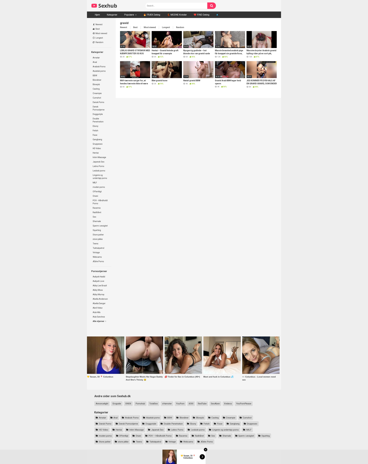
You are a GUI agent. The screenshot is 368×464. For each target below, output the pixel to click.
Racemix (97, 208)
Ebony (95, 126)
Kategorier (112, 14)
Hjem (97, 14)
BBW (95, 75)
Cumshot (97, 98)
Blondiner (97, 80)
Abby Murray (98, 294)
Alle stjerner (99, 321)
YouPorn (180, 403)
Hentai (96, 153)
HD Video (97, 148)
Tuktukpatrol (98, 248)
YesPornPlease (243, 403)
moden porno (99, 187)
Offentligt (97, 191)
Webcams (97, 257)
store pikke (98, 239)
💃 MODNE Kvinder (177, 14)
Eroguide (117, 403)
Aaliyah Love (98, 281)
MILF (95, 182)
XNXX (128, 403)
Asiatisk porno (99, 71)
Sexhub (107, 5)
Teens (95, 243)
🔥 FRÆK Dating (151, 14)
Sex (94, 217)
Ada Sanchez (99, 317)
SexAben (215, 403)
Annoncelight (102, 403)
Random (99, 42)
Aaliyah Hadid (99, 276)
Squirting (97, 230)
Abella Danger (99, 303)
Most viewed (101, 33)
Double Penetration (98, 120)
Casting (96, 89)
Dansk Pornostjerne (99, 108)
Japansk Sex (98, 162)
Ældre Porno (98, 261)
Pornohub (140, 403)
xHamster (167, 403)
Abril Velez (97, 308)
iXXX (191, 403)
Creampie (97, 93)
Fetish (95, 130)
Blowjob (96, 84)
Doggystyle (98, 114)
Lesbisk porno (99, 171)
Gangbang (97, 139)
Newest (98, 24)
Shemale (97, 221)
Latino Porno (98, 166)
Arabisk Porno (99, 66)
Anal (95, 62)
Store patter (98, 235)
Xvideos (228, 403)
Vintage (96, 252)
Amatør (96, 58)
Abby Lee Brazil (100, 285)
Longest (99, 38)
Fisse (95, 135)
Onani (95, 196)
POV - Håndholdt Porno (100, 202)
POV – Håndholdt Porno (160, 436)
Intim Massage (99, 157)
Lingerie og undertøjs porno (100, 176)
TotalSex (153, 403)
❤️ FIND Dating (201, 14)
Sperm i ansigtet (100, 226)
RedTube (202, 403)
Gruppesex (97, 144)
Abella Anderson (100, 299)
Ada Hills (96, 312)
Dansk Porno (98, 102)
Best (97, 29)
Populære (129, 14)
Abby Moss (98, 290)
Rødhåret (97, 212)
